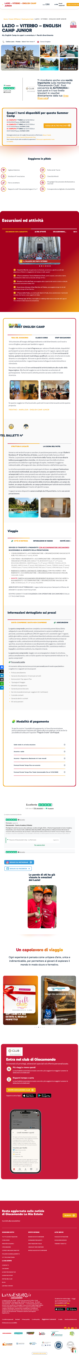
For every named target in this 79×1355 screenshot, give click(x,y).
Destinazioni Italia (27, 19)
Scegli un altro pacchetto (57, 126)
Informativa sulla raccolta (39, 1353)
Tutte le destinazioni (9, 1237)
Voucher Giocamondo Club (27, 137)
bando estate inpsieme (36, 1237)
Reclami (17, 1319)
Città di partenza (8, 1257)
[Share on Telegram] (2, 688)
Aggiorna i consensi (49, 1319)
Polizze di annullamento (11, 1254)
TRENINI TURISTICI (60, 1243)
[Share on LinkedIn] (2, 675)
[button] (39, 744)
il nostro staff (7, 1275)
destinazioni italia (35, 1243)
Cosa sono (6, 1240)
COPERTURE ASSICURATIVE (10, 1250)
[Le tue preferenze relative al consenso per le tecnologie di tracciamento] (75, 1351)
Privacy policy (26, 1319)
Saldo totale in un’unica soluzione (24, 745)
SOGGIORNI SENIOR (61, 1240)
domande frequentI (35, 1240)
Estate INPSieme (14, 19)
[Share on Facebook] (2, 667)
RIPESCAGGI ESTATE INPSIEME (37, 1250)
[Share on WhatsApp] (2, 683)
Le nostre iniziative (9, 1272)
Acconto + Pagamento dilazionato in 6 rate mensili (30, 758)
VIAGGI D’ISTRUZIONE (61, 1237)
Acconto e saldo (19, 751)
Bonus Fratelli (47, 135)
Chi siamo (5, 1268)
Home (6, 19)
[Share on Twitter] (2, 671)
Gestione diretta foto (71, 1319)
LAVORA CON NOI (7, 1286)
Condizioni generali (7, 1319)
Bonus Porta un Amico (13, 137)
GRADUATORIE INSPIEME (36, 1247)
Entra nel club (7, 1279)
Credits (60, 1319)
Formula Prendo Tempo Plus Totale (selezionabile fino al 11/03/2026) (36, 772)
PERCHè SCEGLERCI (8, 1243)
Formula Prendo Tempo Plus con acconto (27, 765)
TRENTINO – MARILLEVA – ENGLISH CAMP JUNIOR (29, 410)
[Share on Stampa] (2, 679)
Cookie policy (36, 1319)
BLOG (3, 1282)
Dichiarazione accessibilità (9, 1323)
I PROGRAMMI (6, 1247)
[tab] (16, 232)
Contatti (5, 1265)
